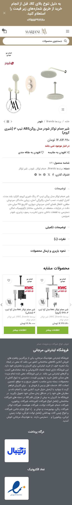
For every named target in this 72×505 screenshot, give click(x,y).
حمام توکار (41, 169)
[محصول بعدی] (4, 121)
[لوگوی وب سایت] (36, 31)
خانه (67, 121)
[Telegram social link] (35, 174)
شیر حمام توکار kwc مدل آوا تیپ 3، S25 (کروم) (53, 311)
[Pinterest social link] (44, 174)
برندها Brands (53, 121)
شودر (40, 121)
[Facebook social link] (53, 174)
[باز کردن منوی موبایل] (67, 31)
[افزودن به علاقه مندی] (42, 280)
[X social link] (49, 174)
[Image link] (16, 488)
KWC (52, 316)
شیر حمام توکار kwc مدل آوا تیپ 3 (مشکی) (20, 311)
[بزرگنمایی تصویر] (63, 109)
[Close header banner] (4, 13)
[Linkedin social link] (40, 174)
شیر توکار (23, 169)
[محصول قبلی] (11, 121)
